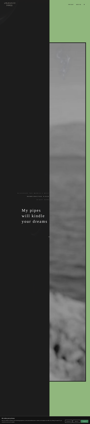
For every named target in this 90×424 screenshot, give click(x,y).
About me (78, 4)
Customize (68, 421)
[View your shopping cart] (84, 4)
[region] (45, 420)
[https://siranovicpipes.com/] (10, 4)
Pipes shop (70, 4)
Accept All (84, 421)
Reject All (76, 421)
